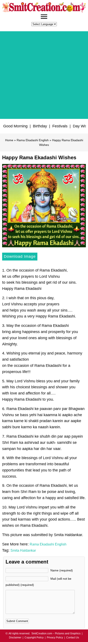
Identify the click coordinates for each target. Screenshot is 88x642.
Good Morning (15, 126)
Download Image (20, 256)
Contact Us (72, 637)
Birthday (40, 126)
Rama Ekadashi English (33, 140)
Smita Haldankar (23, 550)
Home (9, 140)
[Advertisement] (44, 75)
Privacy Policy (55, 637)
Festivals (59, 126)
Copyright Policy (34, 637)
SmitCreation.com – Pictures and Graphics (56, 633)
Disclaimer (15, 637)
